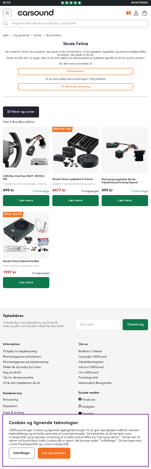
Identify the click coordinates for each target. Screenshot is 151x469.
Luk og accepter (54, 453)
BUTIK (7, 2)
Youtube (88, 413)
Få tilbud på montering (75, 86)
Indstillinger (21, 453)
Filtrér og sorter (22, 111)
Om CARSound (88, 372)
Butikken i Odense (90, 351)
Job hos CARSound (90, 367)
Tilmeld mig (135, 324)
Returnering (10, 399)
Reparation (10, 406)
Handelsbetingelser (91, 362)
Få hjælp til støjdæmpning (20, 351)
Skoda (37, 35)
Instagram (88, 406)
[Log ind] (136, 13)
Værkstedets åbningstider (95, 383)
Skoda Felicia (53, 35)
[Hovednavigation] (7, 13)
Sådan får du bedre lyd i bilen (22, 367)
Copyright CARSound (92, 356)
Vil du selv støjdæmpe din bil (21, 383)
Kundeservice (75, 71)
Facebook (88, 399)
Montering (139, 2)
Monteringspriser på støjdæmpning (25, 362)
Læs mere (26, 200)
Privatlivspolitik (88, 377)
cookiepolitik (60, 444)
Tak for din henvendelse (18, 377)
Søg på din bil (21, 35)
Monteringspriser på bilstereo (22, 356)
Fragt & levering (13, 412)
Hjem (6, 35)
